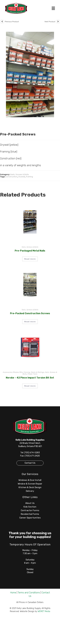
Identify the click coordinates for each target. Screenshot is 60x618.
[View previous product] (2, 22)
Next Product (50, 22)
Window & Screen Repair (30, 484)
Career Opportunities (30, 518)
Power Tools (32, 374)
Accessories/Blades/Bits (13, 372)
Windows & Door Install (29, 480)
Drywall (21, 177)
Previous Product (12, 22)
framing (29, 177)
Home (13, 592)
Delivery (30, 491)
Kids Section (30, 507)
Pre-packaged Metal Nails (30, 250)
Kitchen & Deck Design (30, 487)
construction (11, 177)
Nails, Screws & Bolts (19, 174)
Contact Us (30, 463)
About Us (30, 503)
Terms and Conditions (29, 592)
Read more (30, 259)
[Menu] (53, 8)
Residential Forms (30, 514)
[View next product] (58, 22)
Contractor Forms (30, 510)
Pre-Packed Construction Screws (30, 313)
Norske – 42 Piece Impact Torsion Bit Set (30, 377)
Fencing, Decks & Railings (34, 372)
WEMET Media (44, 611)
